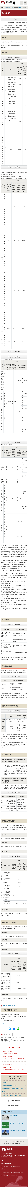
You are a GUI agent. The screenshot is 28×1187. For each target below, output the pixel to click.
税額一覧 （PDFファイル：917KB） (10, 1005)
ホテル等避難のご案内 (7, 1064)
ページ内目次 (14, 19)
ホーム (5, 7)
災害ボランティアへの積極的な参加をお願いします (13, 1059)
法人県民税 (4, 1082)
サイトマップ (6, 1169)
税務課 (19, 7)
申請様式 (4, 1091)
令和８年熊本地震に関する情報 (9, 1053)
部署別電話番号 (7, 1163)
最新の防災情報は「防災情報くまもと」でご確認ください (13, 1070)
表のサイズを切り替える (14, 57)
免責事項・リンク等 (5, 1143)
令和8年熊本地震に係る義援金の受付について (13, 1088)
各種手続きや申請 (14, 1115)
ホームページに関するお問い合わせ (12, 1166)
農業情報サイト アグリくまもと (17, 1123)
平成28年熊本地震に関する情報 (17, 1130)
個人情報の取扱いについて (18, 1141)
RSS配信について (16, 1143)
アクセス (5, 1160)
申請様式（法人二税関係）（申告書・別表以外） (12, 1095)
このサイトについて (5, 1141)
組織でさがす (10, 7)
